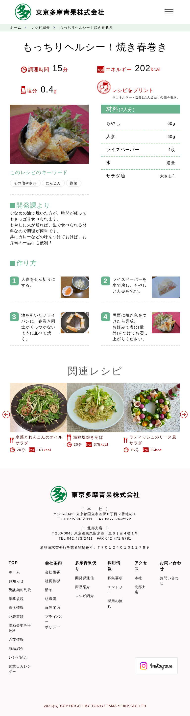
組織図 (50, 599)
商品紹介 (16, 648)
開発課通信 (84, 578)
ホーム (15, 27)
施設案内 (52, 608)
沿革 (49, 590)
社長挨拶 (52, 581)
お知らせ (16, 581)
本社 (138, 578)
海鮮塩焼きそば (88, 437)
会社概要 (52, 572)
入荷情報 (16, 640)
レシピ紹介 (40, 27)
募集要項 (115, 578)
